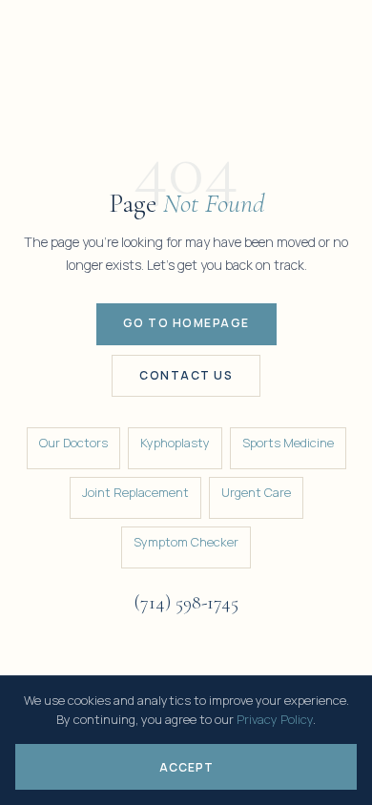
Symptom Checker (186, 541)
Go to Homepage (186, 323)
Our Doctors (73, 442)
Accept (186, 767)
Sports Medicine (288, 442)
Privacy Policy (275, 719)
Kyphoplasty (175, 442)
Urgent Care (256, 492)
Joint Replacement (135, 492)
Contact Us (186, 375)
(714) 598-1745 (186, 602)
